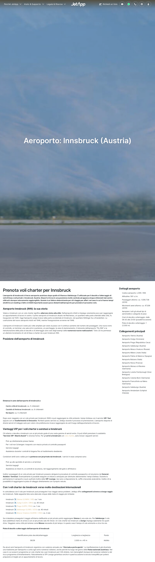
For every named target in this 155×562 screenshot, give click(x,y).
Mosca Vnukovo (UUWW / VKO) (29, 513)
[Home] (78, 4)
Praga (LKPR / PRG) (24, 506)
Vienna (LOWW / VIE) (25, 499)
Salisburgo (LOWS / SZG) (27, 509)
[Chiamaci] (135, 4)
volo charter (69, 436)
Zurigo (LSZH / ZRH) (25, 503)
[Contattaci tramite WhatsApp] (129, 4)
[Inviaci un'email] (122, 4)
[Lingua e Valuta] (142, 4)
